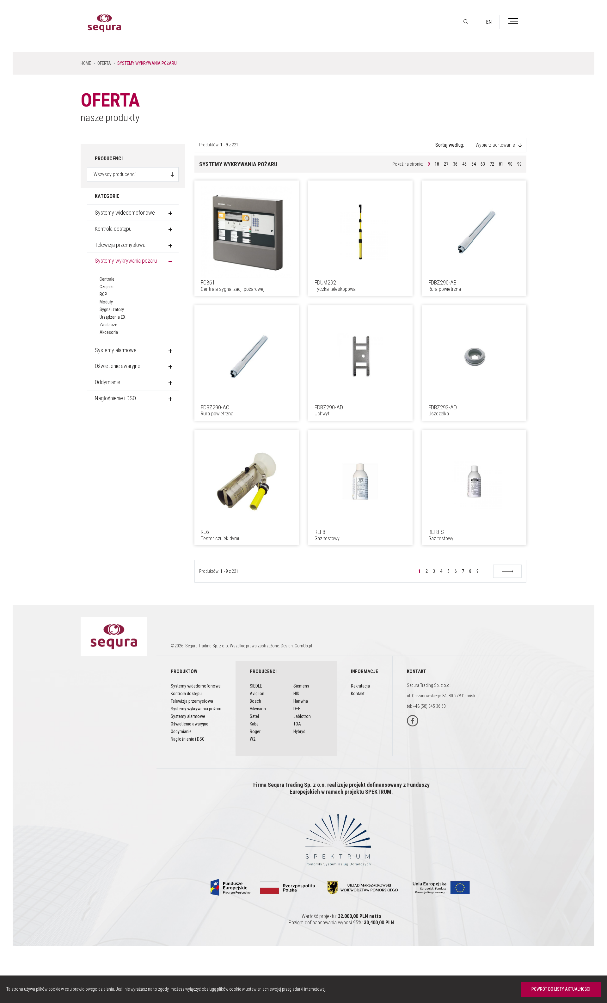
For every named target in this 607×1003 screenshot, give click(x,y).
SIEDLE (256, 685)
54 (473, 164)
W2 (252, 739)
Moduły (106, 301)
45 (464, 164)
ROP (103, 294)
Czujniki (106, 286)
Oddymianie (107, 382)
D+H (297, 708)
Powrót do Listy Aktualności (560, 989)
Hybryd (299, 731)
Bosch (255, 701)
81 (501, 164)
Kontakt (358, 693)
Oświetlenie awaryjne (117, 366)
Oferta (104, 63)
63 (483, 164)
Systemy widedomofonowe (125, 212)
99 (519, 164)
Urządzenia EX (113, 317)
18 (437, 164)
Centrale (107, 279)
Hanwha (300, 701)
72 (492, 164)
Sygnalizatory (112, 309)
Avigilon (257, 693)
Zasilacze (108, 324)
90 (510, 164)
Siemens (301, 685)
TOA (297, 723)
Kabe (254, 723)
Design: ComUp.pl (296, 645)
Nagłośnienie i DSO (115, 398)
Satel (254, 716)
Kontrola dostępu (113, 228)
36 (455, 164)
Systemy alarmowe (116, 350)
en (489, 22)
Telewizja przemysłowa (120, 245)
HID (296, 693)
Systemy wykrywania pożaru (126, 260)
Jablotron (302, 716)
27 (446, 164)
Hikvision (258, 708)
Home (86, 63)
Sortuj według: (449, 145)
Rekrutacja (360, 685)
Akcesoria (109, 332)
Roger (255, 731)
